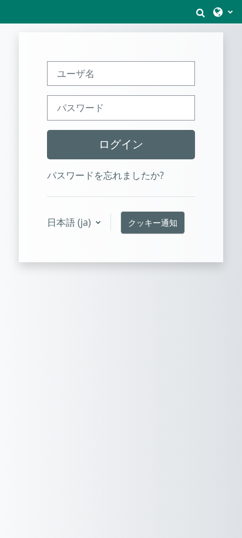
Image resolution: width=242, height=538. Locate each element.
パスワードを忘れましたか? (105, 175)
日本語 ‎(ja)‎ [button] (70, 222)
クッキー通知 (152, 222)
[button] (200, 12)
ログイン (121, 144)
